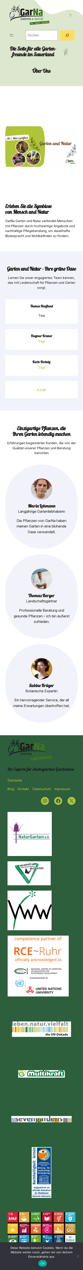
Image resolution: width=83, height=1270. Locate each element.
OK (43, 1263)
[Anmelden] (70, 15)
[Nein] (77, 1256)
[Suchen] (67, 35)
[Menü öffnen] (11, 35)
